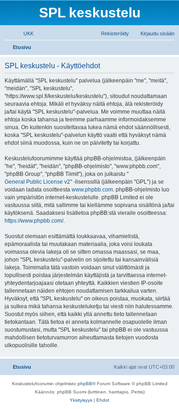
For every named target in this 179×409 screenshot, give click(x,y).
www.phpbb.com (92, 189)
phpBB (85, 383)
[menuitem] (24, 33)
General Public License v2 (37, 182)
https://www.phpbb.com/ (34, 221)
